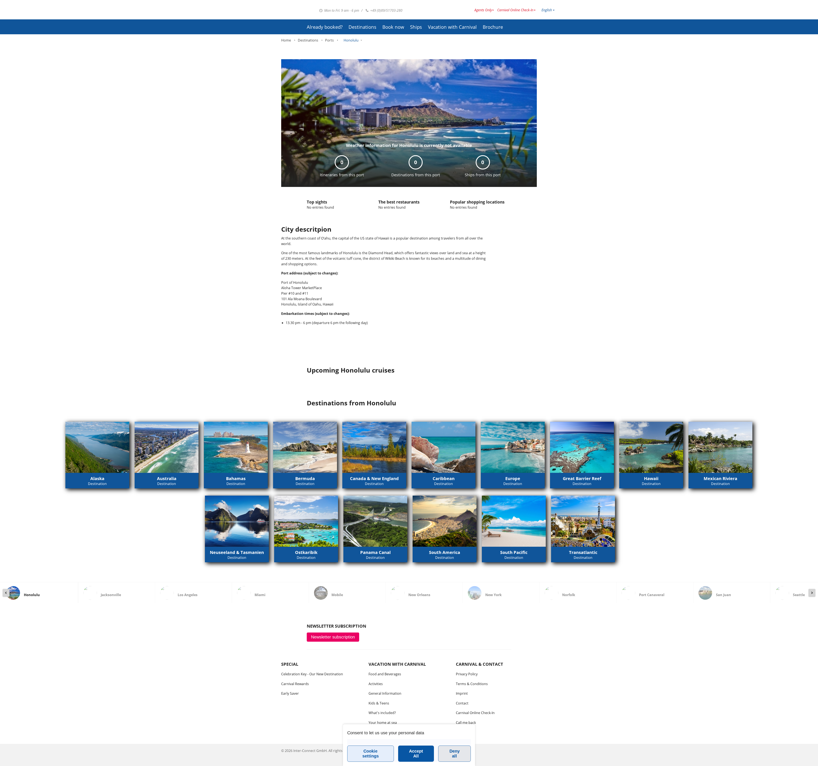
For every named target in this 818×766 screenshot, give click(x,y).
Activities (376, 683)
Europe (512, 478)
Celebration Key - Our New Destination (312, 674)
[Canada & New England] (374, 447)
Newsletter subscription (333, 637)
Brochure (493, 27)
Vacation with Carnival (452, 27)
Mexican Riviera (720, 478)
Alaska (97, 478)
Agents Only (483, 10)
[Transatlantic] (583, 521)
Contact (462, 703)
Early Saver (290, 693)
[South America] (445, 521)
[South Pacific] (514, 521)
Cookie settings (370, 753)
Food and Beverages (385, 674)
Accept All (416, 753)
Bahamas (236, 478)
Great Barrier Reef (582, 478)
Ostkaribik (306, 552)
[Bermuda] (305, 447)
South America (444, 552)
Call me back (466, 722)
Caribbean (444, 478)
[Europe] (513, 447)
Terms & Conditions (472, 683)
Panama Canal (375, 552)
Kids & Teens (379, 703)
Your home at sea (383, 722)
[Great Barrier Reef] (582, 447)
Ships (416, 27)
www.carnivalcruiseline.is (278, 10)
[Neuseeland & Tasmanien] (237, 521)
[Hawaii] (651, 447)
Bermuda (305, 478)
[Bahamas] (236, 447)
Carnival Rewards (295, 683)
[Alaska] (97, 447)
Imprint (462, 693)
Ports (329, 40)
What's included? (382, 712)
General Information (385, 693)
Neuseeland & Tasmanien (237, 552)
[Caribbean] (443, 447)
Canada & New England (374, 478)
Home (286, 40)
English (546, 10)
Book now (393, 27)
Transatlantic (583, 552)
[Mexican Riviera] (720, 447)
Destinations (362, 27)
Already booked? (325, 27)
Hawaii (651, 478)
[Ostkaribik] (306, 521)
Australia (166, 478)
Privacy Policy (467, 674)
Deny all (454, 753)
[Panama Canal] (375, 521)
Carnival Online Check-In (515, 10)
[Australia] (167, 447)
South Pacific (513, 552)
